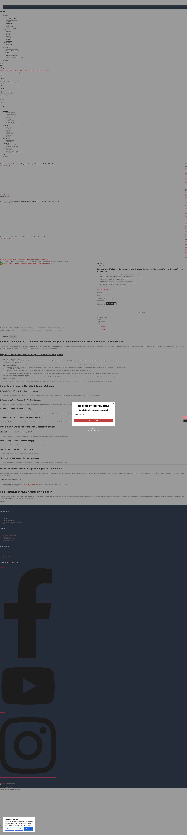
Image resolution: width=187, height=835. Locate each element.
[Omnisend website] (93, 429)
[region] (19, 824)
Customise (9, 829)
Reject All (19, 829)
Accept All (28, 829)
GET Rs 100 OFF (93, 420)
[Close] (113, 404)
